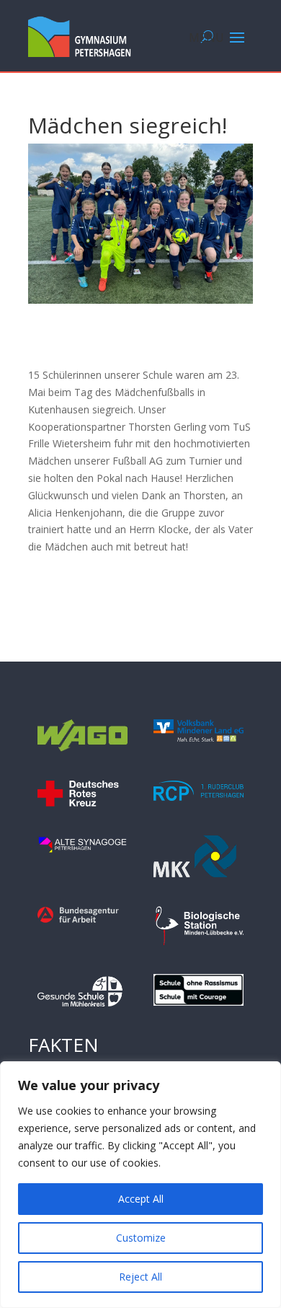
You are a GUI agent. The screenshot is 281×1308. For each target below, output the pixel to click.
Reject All (140, 1276)
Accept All (141, 1199)
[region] (140, 1184)
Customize (141, 1238)
